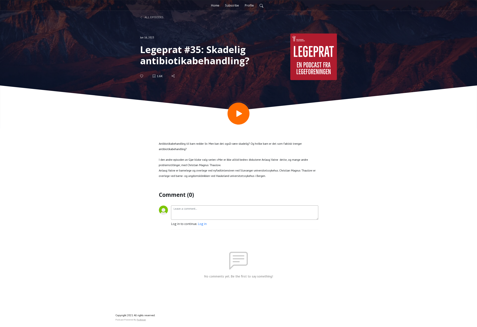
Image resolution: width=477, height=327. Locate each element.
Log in (202, 224)
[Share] (173, 76)
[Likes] (142, 76)
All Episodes (153, 17)
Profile (249, 5)
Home (215, 5)
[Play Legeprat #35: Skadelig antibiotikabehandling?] (238, 114)
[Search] (261, 5)
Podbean (141, 319)
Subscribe (232, 5)
